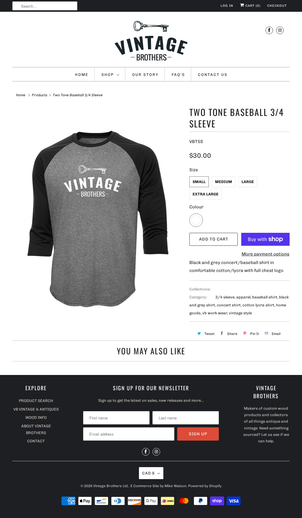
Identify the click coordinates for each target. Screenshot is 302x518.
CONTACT (36, 441)
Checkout (277, 6)
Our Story (145, 74)
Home (81, 74)
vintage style (240, 313)
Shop (107, 74)
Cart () (252, 6)
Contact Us (212, 74)
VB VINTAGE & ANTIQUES (36, 409)
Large (248, 182)
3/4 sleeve (224, 297)
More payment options (265, 254)
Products (39, 95)
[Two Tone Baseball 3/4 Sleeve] (98, 215)
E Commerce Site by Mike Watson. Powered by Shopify (175, 486)
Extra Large (206, 194)
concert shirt (229, 305)
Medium (223, 182)
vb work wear (214, 313)
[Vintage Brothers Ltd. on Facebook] (269, 30)
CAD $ (148, 473)
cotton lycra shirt (258, 305)
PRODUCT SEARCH (36, 401)
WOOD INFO (36, 417)
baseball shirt (264, 297)
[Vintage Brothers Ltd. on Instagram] (280, 30)
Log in (227, 6)
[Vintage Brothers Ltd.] (151, 41)
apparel (243, 297)
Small (199, 182)
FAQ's (178, 74)
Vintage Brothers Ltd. (111, 486)
